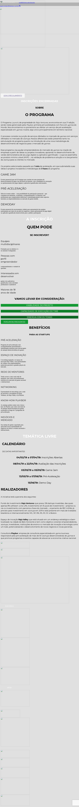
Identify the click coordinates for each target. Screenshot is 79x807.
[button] (39, 305)
